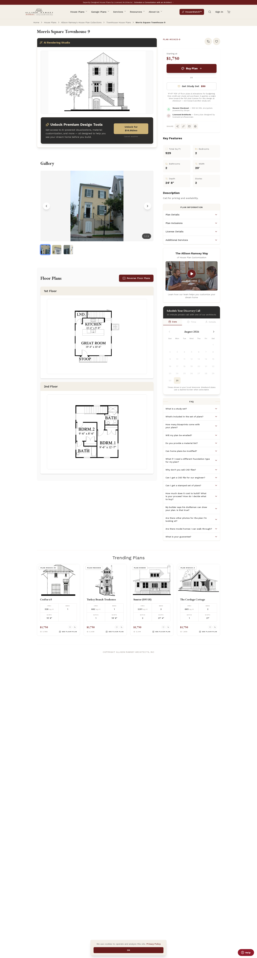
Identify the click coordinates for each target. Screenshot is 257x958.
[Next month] (213, 331)
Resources (136, 11)
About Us (154, 11)
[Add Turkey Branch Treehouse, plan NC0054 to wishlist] (117, 627)
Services (118, 11)
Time (193, 322)
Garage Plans (98, 11)
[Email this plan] (189, 126)
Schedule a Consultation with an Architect (153, 2)
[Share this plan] (177, 126)
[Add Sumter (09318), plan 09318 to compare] (168, 627)
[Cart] (228, 12)
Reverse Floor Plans (138, 278)
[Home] (39, 12)
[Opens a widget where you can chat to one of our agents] (246, 953)
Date (174, 322)
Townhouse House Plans (118, 22)
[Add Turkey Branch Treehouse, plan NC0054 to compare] (121, 627)
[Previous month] (169, 331)
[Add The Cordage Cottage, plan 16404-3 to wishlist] (210, 627)
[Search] (209, 12)
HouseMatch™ (193, 11)
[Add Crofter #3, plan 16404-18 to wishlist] (70, 627)
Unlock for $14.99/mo (131, 128)
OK (128, 950)
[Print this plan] (195, 126)
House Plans (77, 11)
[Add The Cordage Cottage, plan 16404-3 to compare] (215, 627)
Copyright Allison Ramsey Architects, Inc (128, 652)
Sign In (219, 11)
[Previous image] (46, 206)
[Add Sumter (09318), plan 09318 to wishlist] (163, 627)
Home (36, 22)
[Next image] (147, 206)
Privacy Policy (153, 944)
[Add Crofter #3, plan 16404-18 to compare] (75, 627)
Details (212, 322)
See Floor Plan (69, 631)
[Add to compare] (208, 41)
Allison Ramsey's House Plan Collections (81, 22)
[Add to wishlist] (216, 41)
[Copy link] (183, 126)
